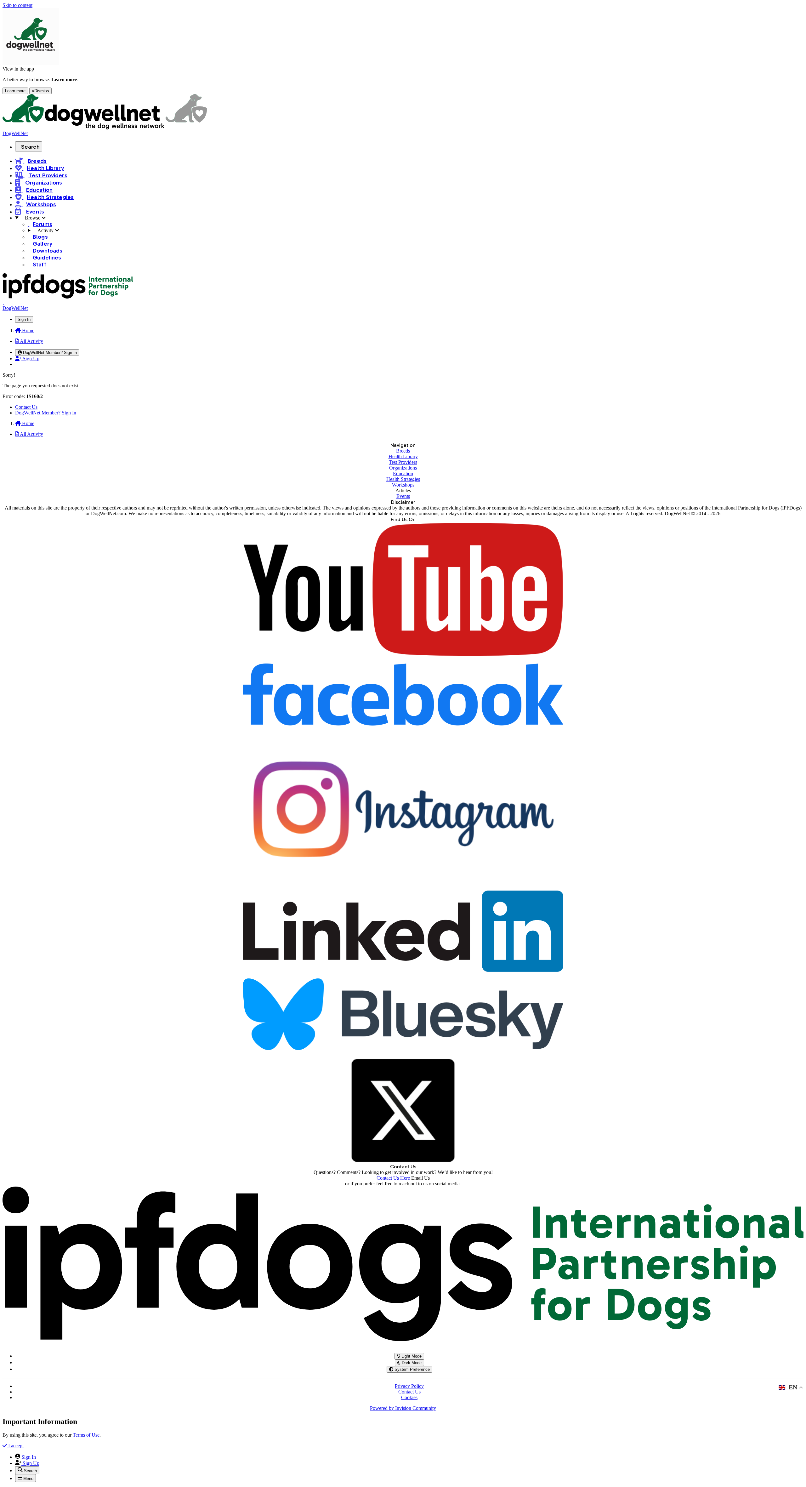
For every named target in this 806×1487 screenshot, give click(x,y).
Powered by (403, 1408)
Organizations (403, 467)
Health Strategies (403, 479)
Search (30, 146)
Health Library (403, 456)
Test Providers (403, 462)
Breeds (403, 450)
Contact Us (26, 407)
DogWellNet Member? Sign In (45, 412)
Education (403, 473)
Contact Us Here (393, 1178)
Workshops (403, 484)
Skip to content (17, 5)
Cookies (409, 1397)
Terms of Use (86, 1435)
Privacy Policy (409, 1386)
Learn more (15, 90)
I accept (15, 1445)
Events (403, 496)
